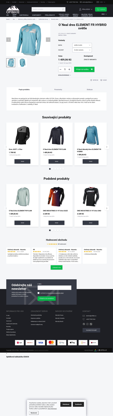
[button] (50, 169)
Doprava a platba (35, 318)
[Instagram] (87, 323)
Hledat (63, 9)
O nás (7, 2)
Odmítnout (66, 404)
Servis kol (21, 2)
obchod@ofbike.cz (91, 315)
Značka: (62, 35)
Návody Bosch (59, 321)
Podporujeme (51, 2)
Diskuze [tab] (90, 89)
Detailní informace (63, 75)
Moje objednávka (11, 335)
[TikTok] (91, 323)
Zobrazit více (57, 267)
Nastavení (34, 413)
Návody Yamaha (59, 318)
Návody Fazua (59, 315)
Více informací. (52, 408)
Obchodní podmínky (36, 315)
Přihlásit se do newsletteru (46, 298)
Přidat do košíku (82, 69)
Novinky (43, 2)
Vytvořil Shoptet (88, 350)
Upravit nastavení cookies (41, 350)
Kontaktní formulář (91, 330)
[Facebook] (84, 323)
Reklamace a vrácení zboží (38, 321)
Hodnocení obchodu (32, 2)
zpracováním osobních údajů (56, 293)
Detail (22, 161)
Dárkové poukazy (11, 332)
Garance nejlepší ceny (37, 324)
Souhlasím (78, 404)
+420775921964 (90, 319)
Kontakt (14, 2)
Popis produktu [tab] (24, 89)
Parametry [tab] (58, 89)
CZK (101, 2)
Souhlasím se (52, 293)
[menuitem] (8, 15)
